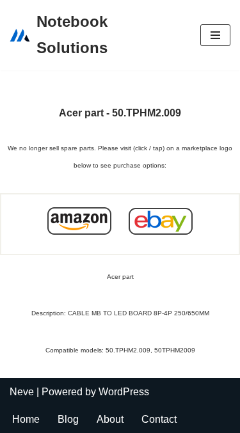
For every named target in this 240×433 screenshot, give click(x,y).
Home (26, 419)
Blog (68, 419)
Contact (159, 419)
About (110, 419)
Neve (22, 391)
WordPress (124, 391)
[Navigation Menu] (215, 35)
